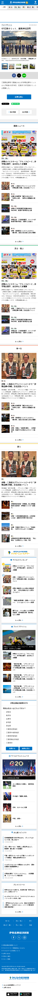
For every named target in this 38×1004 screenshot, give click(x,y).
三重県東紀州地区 (12, 739)
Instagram (24, 937)
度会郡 (8, 726)
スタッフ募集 (6, 959)
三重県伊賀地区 (11, 736)
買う (24, 7)
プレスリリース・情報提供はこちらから (14, 948)
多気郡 (8, 722)
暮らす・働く (31, 7)
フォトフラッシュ (7, 25)
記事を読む (19, 97)
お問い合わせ (6, 953)
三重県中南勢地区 (12, 732)
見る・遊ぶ (17, 7)
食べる (10, 7)
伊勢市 (8, 712)
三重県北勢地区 (11, 729)
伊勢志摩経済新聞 (17, 2)
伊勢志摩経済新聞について (10, 945)
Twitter (19, 937)
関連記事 (31, 58)
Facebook (13, 937)
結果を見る (26, 748)
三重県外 (9, 743)
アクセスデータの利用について (11, 950)
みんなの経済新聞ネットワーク (19, 978)
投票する (12, 748)
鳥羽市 (8, 715)
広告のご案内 (6, 956)
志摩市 (8, 719)
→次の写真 (23, 58)
